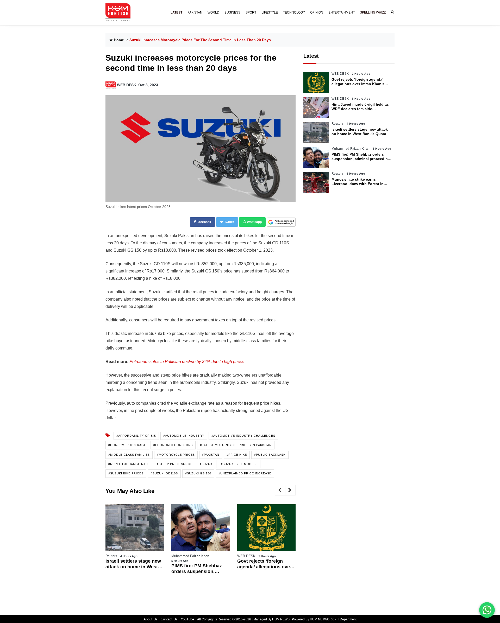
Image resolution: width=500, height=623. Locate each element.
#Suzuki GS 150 (198, 473)
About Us (150, 619)
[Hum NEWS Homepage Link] (120, 12)
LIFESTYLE (269, 12)
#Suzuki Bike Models (239, 464)
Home (119, 40)
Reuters (111, 556)
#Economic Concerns (173, 445)
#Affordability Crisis (136, 435)
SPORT (251, 12)
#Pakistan (210, 454)
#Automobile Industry (183, 435)
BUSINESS (232, 12)
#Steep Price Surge (174, 464)
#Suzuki (207, 464)
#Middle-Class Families (129, 454)
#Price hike (237, 454)
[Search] (391, 12)
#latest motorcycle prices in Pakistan (236, 445)
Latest (311, 56)
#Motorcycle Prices (176, 454)
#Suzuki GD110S (164, 473)
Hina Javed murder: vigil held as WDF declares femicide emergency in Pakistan (360, 106)
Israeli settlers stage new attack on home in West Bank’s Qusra (133, 564)
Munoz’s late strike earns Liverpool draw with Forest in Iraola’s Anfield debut (358, 181)
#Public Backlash (270, 454)
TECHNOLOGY (294, 12)
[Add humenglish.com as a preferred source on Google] (281, 222)
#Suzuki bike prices (125, 473)
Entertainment (341, 12)
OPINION (316, 12)
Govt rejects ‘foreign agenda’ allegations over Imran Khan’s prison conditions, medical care (264, 564)
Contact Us (169, 619)
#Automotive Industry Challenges (243, 435)
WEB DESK (126, 85)
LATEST (176, 12)
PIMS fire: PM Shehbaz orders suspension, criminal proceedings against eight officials (196, 568)
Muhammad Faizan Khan (190, 556)
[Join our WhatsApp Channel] (487, 610)
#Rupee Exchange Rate (128, 464)
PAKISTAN (195, 12)
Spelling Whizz (373, 12)
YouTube (187, 619)
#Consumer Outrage (127, 445)
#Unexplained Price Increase (244, 473)
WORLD (213, 12)
